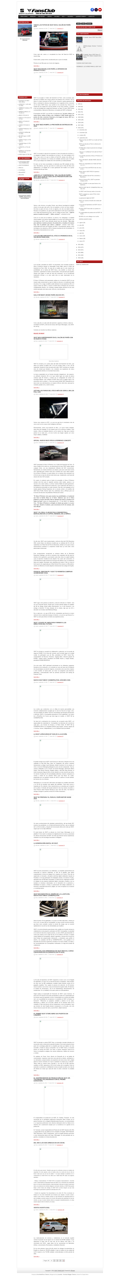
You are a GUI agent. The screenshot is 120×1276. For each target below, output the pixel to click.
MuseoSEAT (22, 172)
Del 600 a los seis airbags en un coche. (49, 1143)
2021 (79, 114)
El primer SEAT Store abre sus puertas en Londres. (51, 1014)
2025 (79, 104)
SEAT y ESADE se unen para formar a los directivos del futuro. (50, 623)
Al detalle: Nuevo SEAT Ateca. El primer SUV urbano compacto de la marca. (92, 56)
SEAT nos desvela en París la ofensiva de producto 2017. (50, 69)
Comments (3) (60, 682)
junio (80, 228)
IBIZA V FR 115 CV (24, 115)
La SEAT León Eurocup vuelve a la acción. (50, 734)
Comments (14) (60, 442)
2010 (79, 258)
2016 (79, 127)
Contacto (91, 16)
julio (80, 225)
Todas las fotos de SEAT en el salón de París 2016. (52, 25)
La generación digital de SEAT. (46, 843)
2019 (79, 119)
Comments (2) (61, 394)
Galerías (70, 16)
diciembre (82, 130)
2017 (79, 125)
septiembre (82, 137)
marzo (81, 235)
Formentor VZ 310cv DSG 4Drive (24, 101)
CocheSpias (22, 170)
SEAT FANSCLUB (59, 1270)
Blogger (73, 1270)
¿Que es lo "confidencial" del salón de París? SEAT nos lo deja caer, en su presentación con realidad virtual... (53, 177)
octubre (81, 135)
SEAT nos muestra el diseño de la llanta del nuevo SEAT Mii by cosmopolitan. (52, 894)
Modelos (32, 16)
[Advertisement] (25, 68)
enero (81, 241)
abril (80, 233)
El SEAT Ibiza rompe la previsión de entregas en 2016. (53, 125)
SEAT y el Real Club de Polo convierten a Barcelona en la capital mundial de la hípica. (52, 513)
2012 (79, 252)
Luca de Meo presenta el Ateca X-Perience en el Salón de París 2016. (53, 236)
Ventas (49, 16)
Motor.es (21, 167)
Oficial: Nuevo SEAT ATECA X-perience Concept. (52, 440)
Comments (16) (60, 1083)
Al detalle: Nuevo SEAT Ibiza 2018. (92, 37)
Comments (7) (60, 28)
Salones (56, 16)
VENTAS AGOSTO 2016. (42, 1207)
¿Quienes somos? (81, 16)
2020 (79, 117)
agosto (81, 222)
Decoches (21, 174)
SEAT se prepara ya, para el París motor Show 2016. (52, 798)
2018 (79, 122)
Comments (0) (62, 239)
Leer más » (36, 65)
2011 (79, 255)
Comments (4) (62, 297)
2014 (79, 247)
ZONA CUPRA (24, 16)
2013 (79, 250)
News (78, 23)
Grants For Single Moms (82, 1274)
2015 (79, 244)
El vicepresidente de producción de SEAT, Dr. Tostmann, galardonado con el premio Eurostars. (52, 1079)
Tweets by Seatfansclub (82, 264)
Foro (83, 23)
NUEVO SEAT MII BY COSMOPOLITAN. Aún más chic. (52, 680)
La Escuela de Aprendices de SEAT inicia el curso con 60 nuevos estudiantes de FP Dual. (54, 951)
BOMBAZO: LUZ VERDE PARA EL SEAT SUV (89, 66)
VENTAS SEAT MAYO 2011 (84, 63)
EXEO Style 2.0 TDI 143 (25, 154)
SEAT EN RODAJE (24, 165)
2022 (79, 112)
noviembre (82, 132)
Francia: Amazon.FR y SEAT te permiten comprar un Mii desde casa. (53, 572)
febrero (81, 238)
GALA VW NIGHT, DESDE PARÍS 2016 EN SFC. (49, 295)
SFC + (63, 16)
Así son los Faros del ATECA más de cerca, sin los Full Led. (54, 391)
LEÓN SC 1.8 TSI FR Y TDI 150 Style (25, 151)
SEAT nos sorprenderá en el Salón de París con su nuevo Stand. (53, 338)
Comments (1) (60, 128)
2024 (79, 106)
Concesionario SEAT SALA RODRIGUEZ (24, 162)
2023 (79, 109)
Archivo (89, 23)
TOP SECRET (41, 16)
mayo (81, 230)
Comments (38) (61, 1209)
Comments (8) (60, 72)
